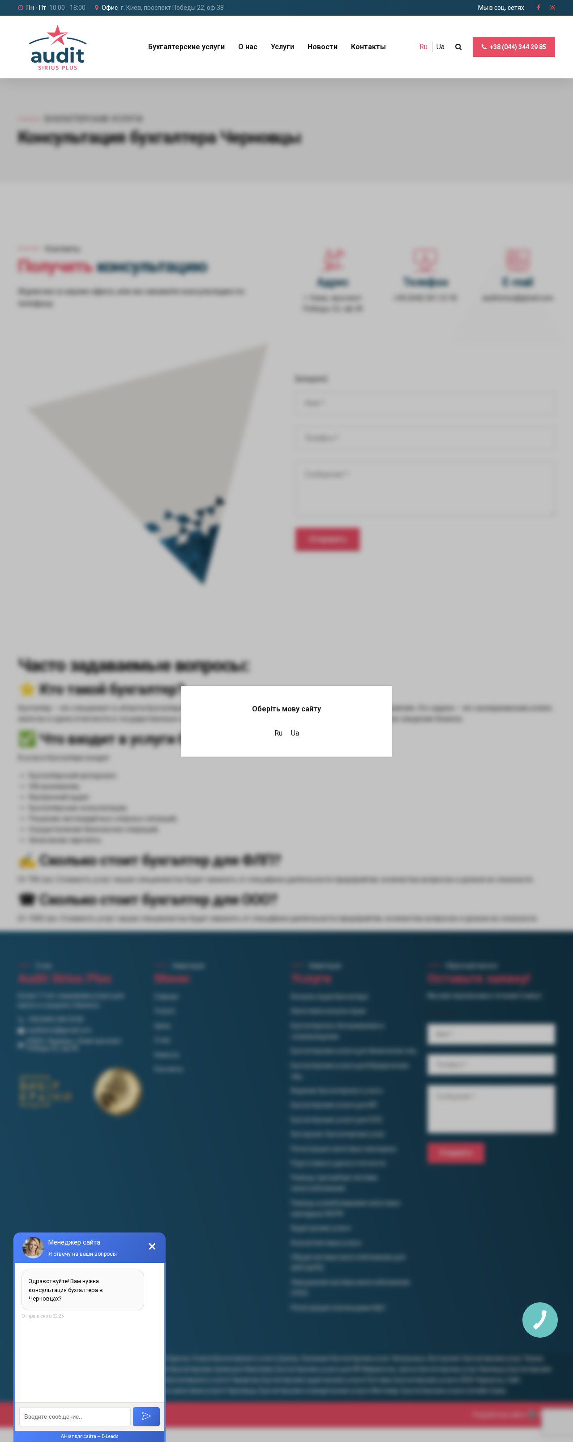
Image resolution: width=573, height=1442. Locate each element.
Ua (440, 47)
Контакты (368, 47)
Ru (423, 47)
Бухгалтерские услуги (186, 47)
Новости (323, 47)
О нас (247, 47)
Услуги (282, 47)
